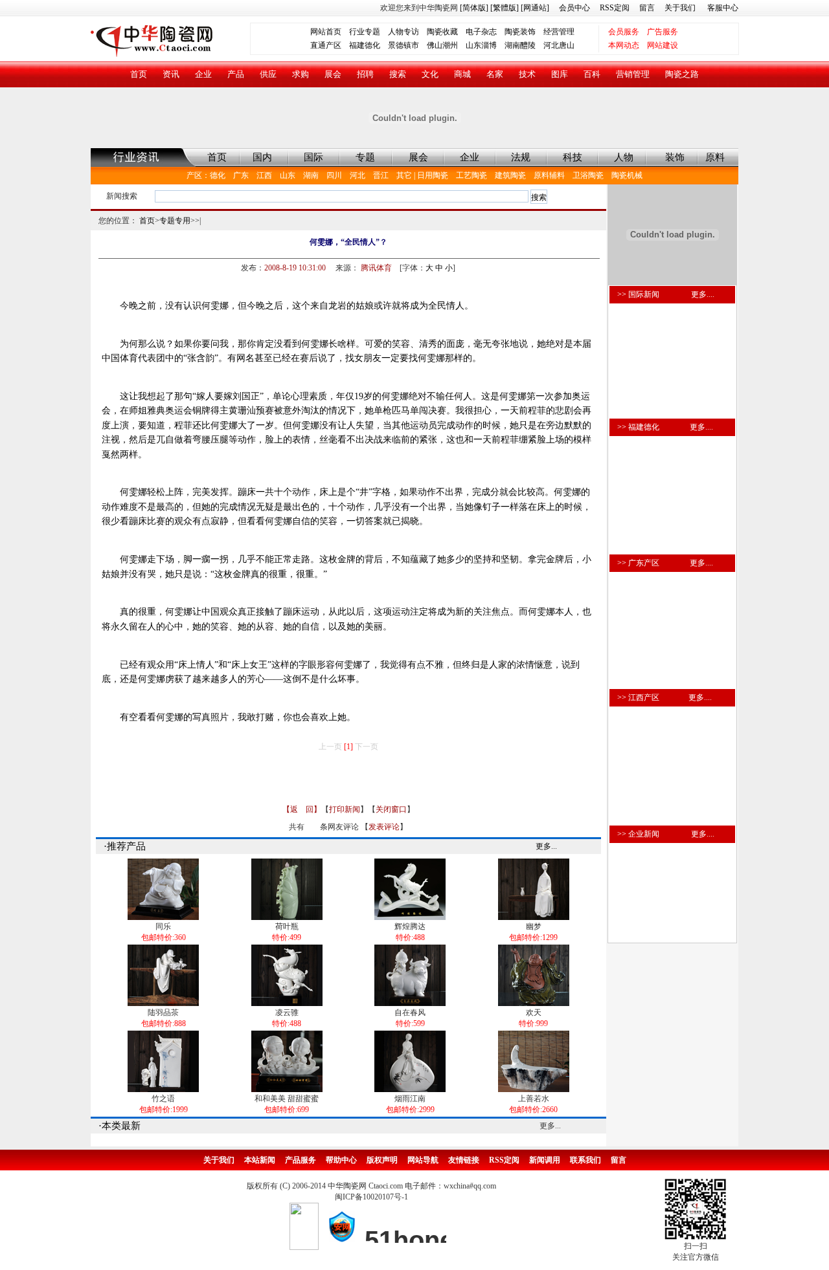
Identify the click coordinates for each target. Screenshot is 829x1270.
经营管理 (558, 31)
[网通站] (535, 7)
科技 (572, 157)
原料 (715, 157)
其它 (404, 175)
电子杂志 (481, 31)
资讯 (171, 74)
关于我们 (680, 7)
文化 (430, 74)
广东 (241, 175)
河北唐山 (558, 45)
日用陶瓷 (432, 175)
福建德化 (364, 45)
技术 (527, 74)
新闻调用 (544, 1160)
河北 (357, 175)
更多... (546, 846)
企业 (203, 74)
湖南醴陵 (520, 45)
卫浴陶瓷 (588, 175)
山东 (287, 175)
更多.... (702, 294)
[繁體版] (503, 7)
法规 (520, 157)
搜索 (397, 74)
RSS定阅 (615, 7)
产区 (194, 175)
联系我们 (585, 1160)
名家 (494, 74)
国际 (313, 157)
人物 (623, 157)
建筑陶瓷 (510, 175)
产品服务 (300, 1160)
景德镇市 (403, 45)
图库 (559, 74)
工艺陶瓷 (471, 175)
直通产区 (329, 45)
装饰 (675, 157)
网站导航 (422, 1160)
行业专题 (364, 31)
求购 (300, 74)
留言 (647, 7)
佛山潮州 (442, 45)
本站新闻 (259, 1160)
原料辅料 (549, 175)
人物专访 (403, 31)
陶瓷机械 (626, 175)
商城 (462, 74)
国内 (262, 157)
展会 (332, 74)
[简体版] (474, 7)
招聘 (365, 74)
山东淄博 (481, 45)
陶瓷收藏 (442, 31)
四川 (334, 175)
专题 (365, 157)
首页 (138, 74)
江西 (264, 175)
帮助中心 (341, 1160)
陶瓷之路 (682, 74)
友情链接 (463, 1160)
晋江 (381, 175)
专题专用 (174, 220)
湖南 (311, 175)
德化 (217, 175)
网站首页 (325, 31)
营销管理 (633, 74)
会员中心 (574, 7)
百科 (592, 74)
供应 (268, 74)
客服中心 (722, 7)
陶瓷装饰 (520, 31)
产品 (235, 74)
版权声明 (382, 1160)
